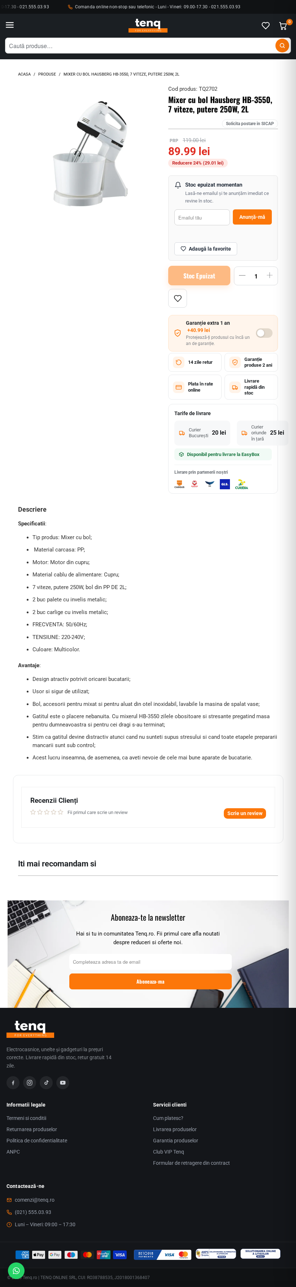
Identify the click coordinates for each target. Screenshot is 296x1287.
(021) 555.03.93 (33, 1212)
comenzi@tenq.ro (35, 1200)
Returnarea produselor (31, 1129)
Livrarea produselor (175, 1129)
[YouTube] (62, 1082)
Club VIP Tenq (168, 1152)
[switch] (264, 333)
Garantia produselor (175, 1140)
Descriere (32, 509)
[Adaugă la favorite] (177, 298)
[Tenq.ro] (148, 26)
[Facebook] (12, 1082)
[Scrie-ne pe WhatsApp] (16, 1270)
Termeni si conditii (26, 1118)
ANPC (13, 1152)
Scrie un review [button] (244, 813)
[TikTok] (46, 1082)
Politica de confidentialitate (36, 1140)
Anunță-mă (252, 217)
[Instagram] (29, 1082)
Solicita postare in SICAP (250, 123)
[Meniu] (9, 25)
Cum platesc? (168, 1118)
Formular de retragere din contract (191, 1163)
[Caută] (282, 45)
